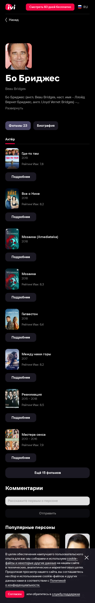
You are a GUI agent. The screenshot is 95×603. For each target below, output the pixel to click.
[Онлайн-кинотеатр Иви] (11, 7)
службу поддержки (66, 594)
